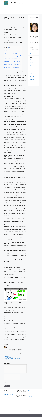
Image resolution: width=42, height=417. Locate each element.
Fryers (30, 67)
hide (8, 47)
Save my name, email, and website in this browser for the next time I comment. (15, 382)
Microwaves (31, 73)
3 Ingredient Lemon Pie (7, 397)
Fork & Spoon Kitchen (13, 2)
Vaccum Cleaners (32, 79)
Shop (28, 407)
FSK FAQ (31, 68)
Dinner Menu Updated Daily (31, 399)
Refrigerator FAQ (7, 356)
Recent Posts (7, 344)
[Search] (37, 17)
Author (4, 344)
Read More (31, 53)
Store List (29, 410)
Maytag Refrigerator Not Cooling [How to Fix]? (11, 359)
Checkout (29, 393)
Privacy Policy (29, 405)
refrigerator (9, 357)
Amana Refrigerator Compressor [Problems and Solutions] (12, 358)
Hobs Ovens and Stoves (33, 70)
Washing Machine (19, 3)
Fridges (30, 65)
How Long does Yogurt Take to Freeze (8, 394)
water (12, 357)
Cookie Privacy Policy (30, 396)
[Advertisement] (21, 10)
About (28, 390)
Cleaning (23, 3)
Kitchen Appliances (32, 71)
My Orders (29, 404)
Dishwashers (31, 62)
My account (29, 402)
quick (7, 357)
